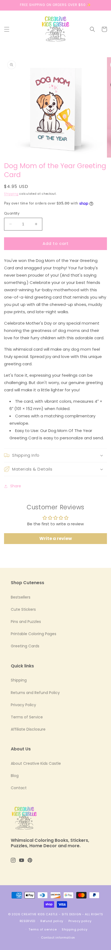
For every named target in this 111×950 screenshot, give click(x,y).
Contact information (58, 937)
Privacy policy (80, 921)
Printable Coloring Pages (33, 633)
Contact (19, 788)
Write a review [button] (55, 538)
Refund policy (51, 921)
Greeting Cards (25, 646)
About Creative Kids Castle (36, 763)
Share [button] (15, 486)
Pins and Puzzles (26, 621)
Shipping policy (75, 929)
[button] (7, 29)
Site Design (71, 914)
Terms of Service (27, 717)
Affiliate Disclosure (28, 729)
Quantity (11, 213)
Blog (15, 775)
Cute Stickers (23, 609)
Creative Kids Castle (39, 914)
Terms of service (43, 929)
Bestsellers (20, 597)
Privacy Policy (23, 705)
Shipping (11, 194)
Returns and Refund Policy (35, 692)
